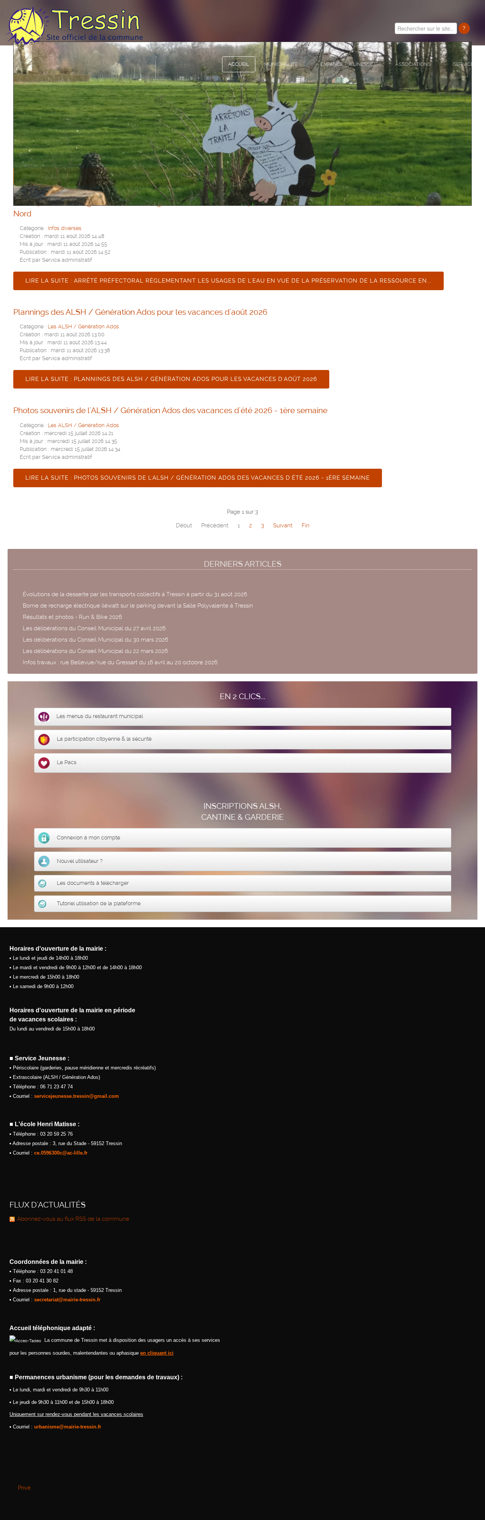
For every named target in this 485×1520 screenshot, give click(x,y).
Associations (413, 64)
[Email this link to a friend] (469, 227)
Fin (306, 525)
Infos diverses (64, 228)
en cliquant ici (157, 1353)
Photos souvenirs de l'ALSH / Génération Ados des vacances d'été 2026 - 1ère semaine (170, 410)
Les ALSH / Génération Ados (83, 326)
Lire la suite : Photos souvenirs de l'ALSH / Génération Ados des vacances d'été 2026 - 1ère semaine (197, 477)
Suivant (283, 525)
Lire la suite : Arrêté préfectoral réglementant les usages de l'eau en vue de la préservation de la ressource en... (228, 280)
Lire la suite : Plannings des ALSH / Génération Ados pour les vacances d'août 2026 (171, 379)
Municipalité (281, 64)
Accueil (238, 64)
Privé (24, 1487)
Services (465, 64)
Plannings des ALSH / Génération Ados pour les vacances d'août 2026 (140, 312)
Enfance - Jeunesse (346, 64)
